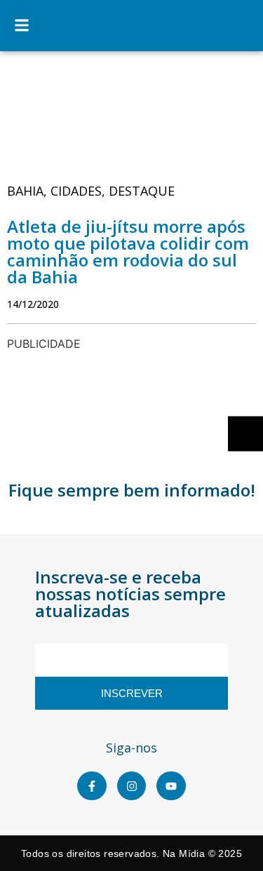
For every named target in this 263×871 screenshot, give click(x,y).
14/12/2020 (33, 304)
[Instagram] (132, 786)
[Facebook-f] (92, 786)
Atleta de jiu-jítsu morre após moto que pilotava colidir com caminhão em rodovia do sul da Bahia (128, 251)
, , (91, 190)
